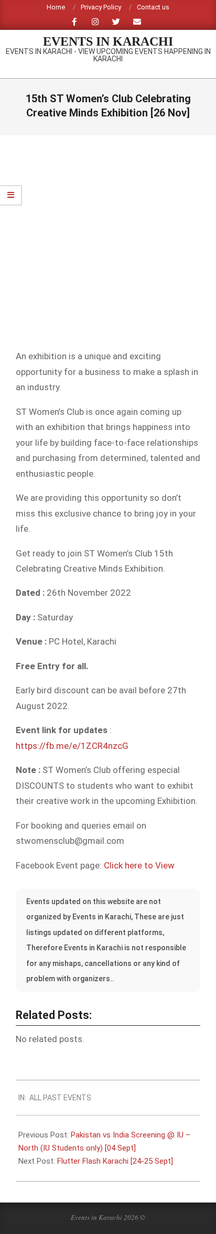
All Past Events (60, 1097)
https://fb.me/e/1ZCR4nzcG (72, 746)
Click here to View (139, 865)
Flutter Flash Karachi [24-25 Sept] (115, 1161)
